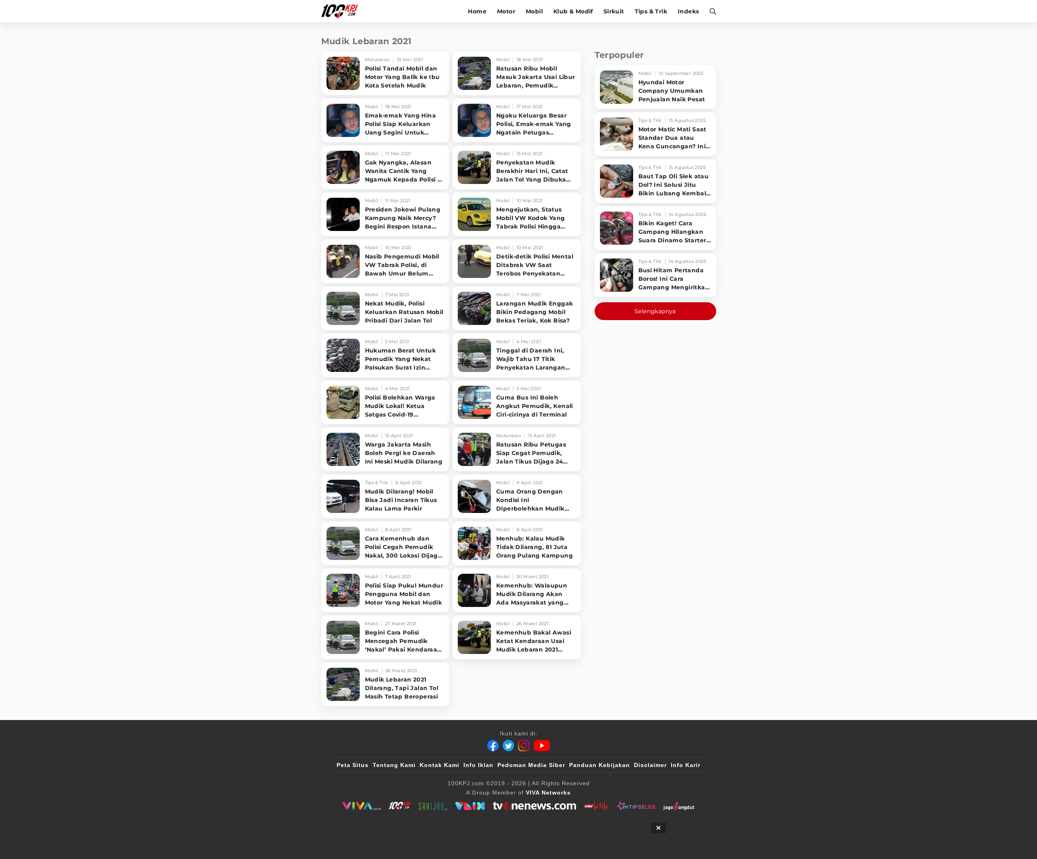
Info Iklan (478, 765)
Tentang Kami (394, 765)
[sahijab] (433, 806)
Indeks (688, 11)
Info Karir (685, 765)
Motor (506, 11)
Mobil (534, 11)
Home (477, 11)
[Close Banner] (658, 828)
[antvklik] (596, 806)
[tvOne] (534, 806)
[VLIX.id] (470, 806)
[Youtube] (541, 745)
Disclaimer (650, 765)
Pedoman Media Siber (531, 765)
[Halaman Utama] (342, 11)
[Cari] (710, 11)
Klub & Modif (573, 11)
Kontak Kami (439, 765)
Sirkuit (614, 11)
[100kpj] (400, 806)
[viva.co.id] (361, 806)
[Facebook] (493, 745)
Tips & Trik (651, 11)
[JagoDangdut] (678, 806)
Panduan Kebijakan (599, 765)
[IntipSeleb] (636, 806)
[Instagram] (523, 745)
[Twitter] (508, 745)
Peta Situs (353, 765)
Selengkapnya (655, 311)
